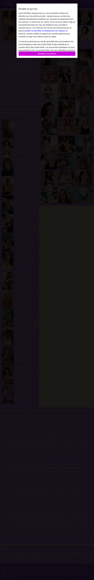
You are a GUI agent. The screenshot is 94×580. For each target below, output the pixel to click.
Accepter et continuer (47, 53)
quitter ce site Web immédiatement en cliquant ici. (46, 30)
